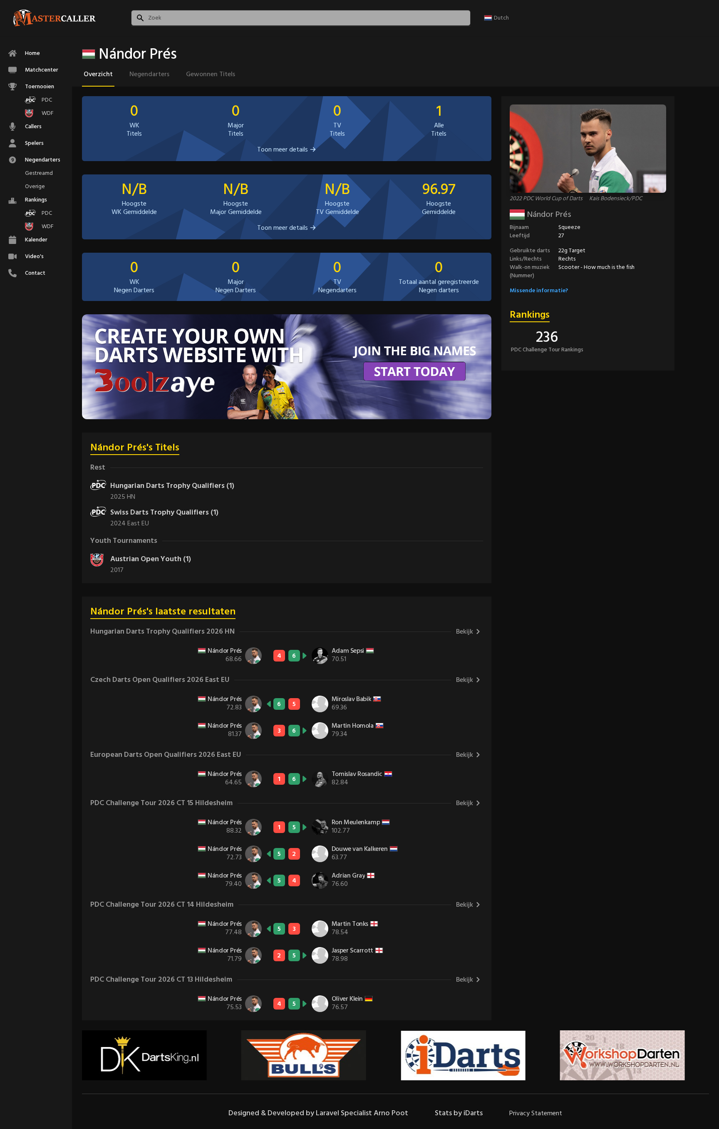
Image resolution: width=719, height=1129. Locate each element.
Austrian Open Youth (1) (150, 559)
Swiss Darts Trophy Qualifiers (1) (164, 512)
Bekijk (464, 632)
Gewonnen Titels (210, 74)
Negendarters (149, 74)
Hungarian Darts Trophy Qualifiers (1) (172, 486)
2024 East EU (129, 523)
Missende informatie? (539, 290)
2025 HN (122, 496)
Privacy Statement (535, 1113)
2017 (117, 569)
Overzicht (98, 74)
